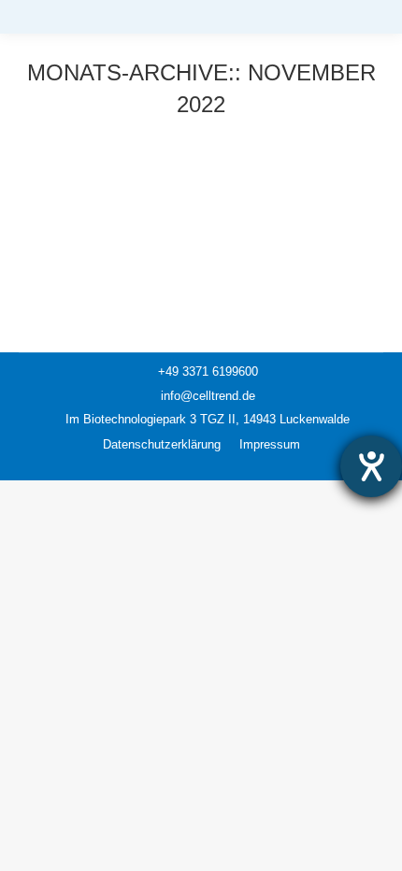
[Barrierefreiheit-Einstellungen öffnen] (371, 466)
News (57, 176)
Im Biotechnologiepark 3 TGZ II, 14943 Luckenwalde (206, 419)
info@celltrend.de (206, 396)
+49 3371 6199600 (206, 371)
